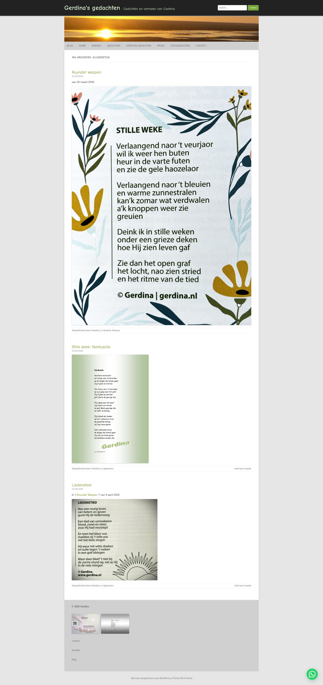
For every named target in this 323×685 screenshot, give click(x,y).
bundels (76, 650)
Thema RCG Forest (182, 678)
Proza (161, 45)
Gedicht (107, 330)
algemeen (108, 468)
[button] (312, 674)
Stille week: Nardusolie (91, 346)
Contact (201, 45)
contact (76, 640)
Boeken (96, 45)
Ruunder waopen (86, 72)
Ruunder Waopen (87, 494)
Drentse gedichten (138, 45)
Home (82, 45)
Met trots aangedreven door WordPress (151, 678)
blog (74, 659)
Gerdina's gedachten (92, 8)
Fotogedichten (180, 45)
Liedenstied (81, 485)
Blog (70, 45)
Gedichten (113, 45)
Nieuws (116, 330)
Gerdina (95, 330)
